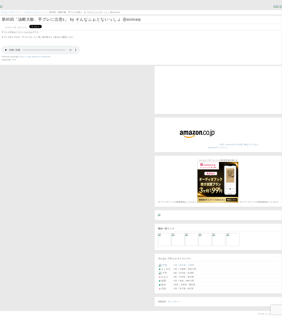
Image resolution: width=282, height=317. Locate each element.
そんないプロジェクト (11, 12)
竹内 (164, 265)
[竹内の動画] (233, 245)
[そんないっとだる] (178, 245)
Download (45, 56)
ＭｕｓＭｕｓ (174, 301)
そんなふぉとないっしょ (35, 12)
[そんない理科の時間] (192, 245)
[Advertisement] (178, 89)
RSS (14, 59)
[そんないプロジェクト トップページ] (1, 7)
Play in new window (29, 56)
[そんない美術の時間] (205, 245)
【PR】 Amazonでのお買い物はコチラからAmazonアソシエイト (233, 146)
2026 (262, 314)
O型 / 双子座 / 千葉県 (183, 265)
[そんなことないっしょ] (165, 245)
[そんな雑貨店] (219, 245)
